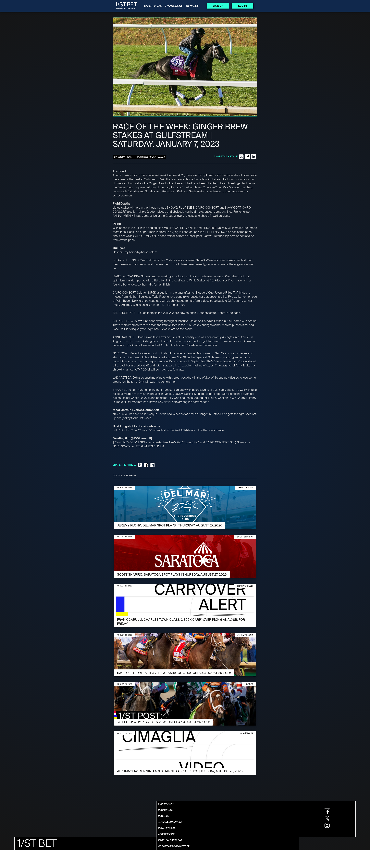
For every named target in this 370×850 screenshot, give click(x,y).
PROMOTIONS (174, 5)
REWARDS (192, 5)
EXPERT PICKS (153, 5)
